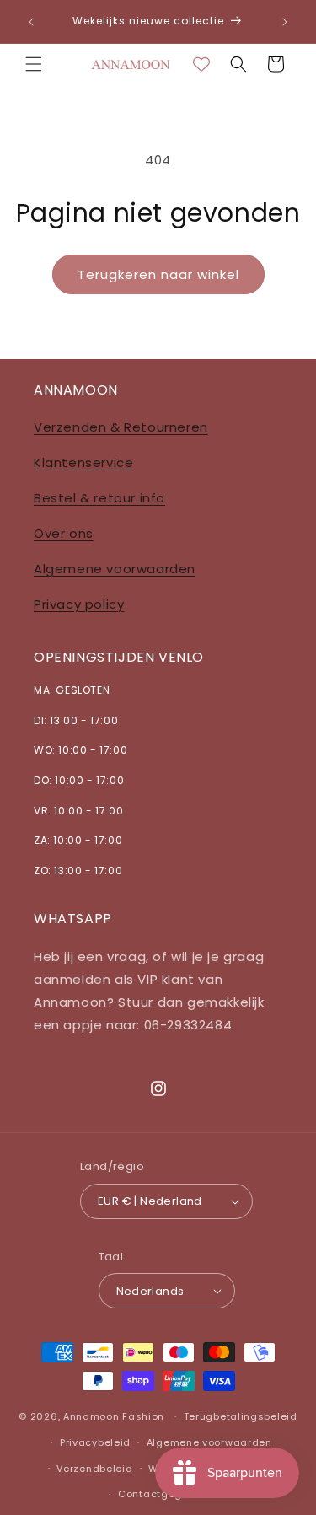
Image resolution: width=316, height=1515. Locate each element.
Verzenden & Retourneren (121, 427)
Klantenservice (83, 462)
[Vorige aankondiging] (31, 21)
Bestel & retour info (99, 498)
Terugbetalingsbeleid (240, 1416)
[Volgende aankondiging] (284, 21)
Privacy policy (79, 604)
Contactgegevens (166, 1494)
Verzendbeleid (94, 1468)
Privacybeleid (95, 1442)
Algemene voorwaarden (114, 569)
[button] (33, 64)
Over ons (64, 533)
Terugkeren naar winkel (158, 274)
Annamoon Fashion (113, 1416)
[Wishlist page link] (201, 64)
